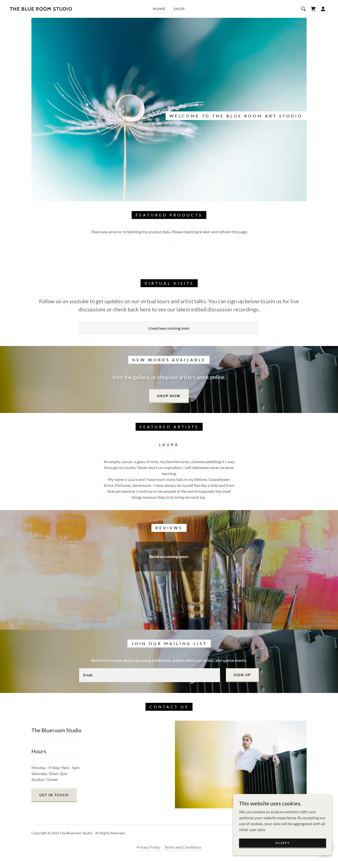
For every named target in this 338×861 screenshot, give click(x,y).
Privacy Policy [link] (148, 847)
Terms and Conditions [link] (182, 847)
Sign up (242, 675)
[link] (41, 9)
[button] (323, 9)
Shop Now (169, 396)
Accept (282, 843)
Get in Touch (54, 795)
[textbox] (149, 675)
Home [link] (159, 9)
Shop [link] (179, 9)
